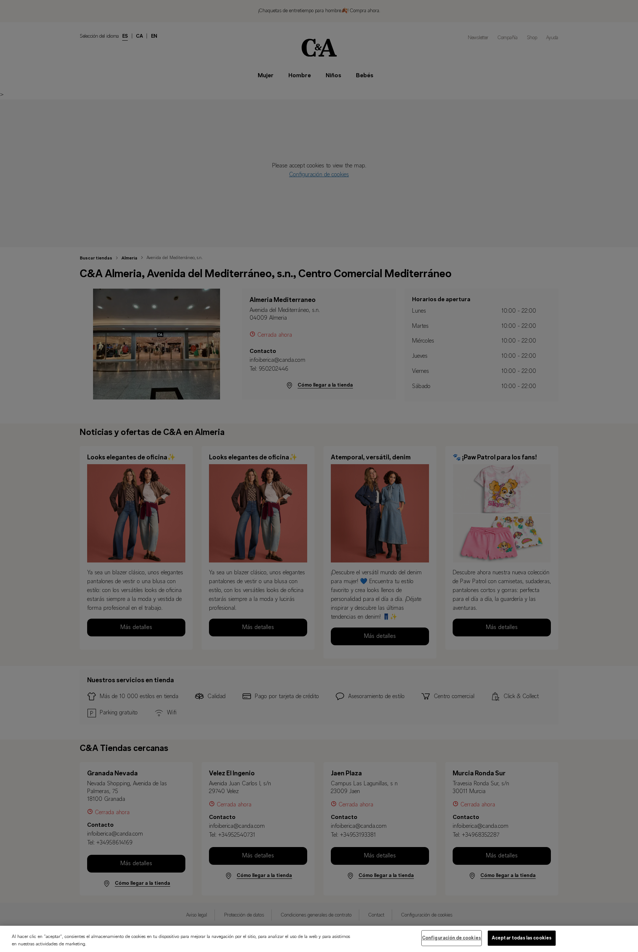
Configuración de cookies (451, 938)
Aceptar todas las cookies (522, 938)
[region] (319, 939)
